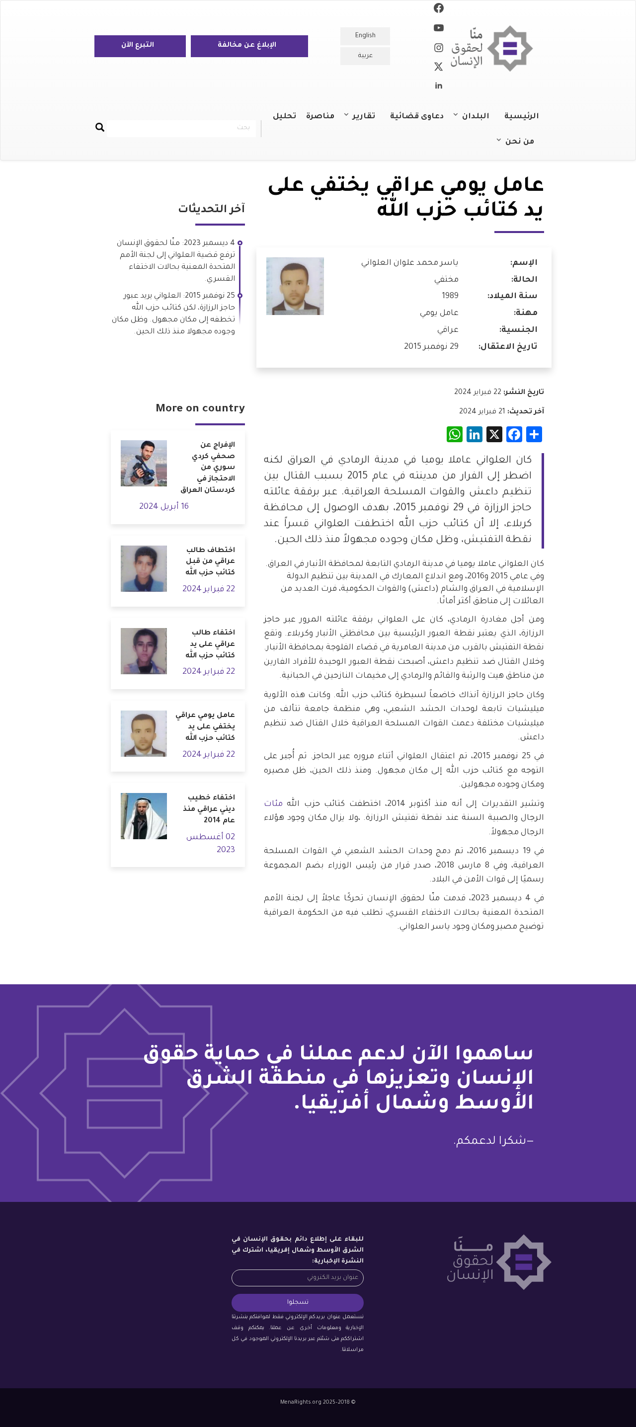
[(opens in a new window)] (438, 9)
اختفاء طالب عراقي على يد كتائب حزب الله (210, 645)
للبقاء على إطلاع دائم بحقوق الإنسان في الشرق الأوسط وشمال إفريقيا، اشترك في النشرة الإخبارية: (298, 1250)
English (365, 36)
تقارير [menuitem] (369, 121)
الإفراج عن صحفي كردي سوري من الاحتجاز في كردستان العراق (207, 468)
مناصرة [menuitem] (320, 117)
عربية (365, 56)
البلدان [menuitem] (480, 121)
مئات (273, 804)
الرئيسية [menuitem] (521, 117)
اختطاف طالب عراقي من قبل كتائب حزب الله (210, 562)
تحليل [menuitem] (284, 117)
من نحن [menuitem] (524, 146)
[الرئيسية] (495, 48)
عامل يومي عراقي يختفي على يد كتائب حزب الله (205, 727)
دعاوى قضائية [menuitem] (417, 117)
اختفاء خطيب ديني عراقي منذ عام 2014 (209, 809)
